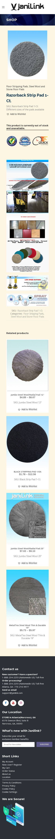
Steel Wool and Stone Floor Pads (27, 316)
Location (6, 777)
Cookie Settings (9, 791)
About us (6, 774)
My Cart (6, 767)
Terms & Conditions (11, 782)
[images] (27, 54)
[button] (16, 114)
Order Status (8, 770)
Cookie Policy (8, 788)
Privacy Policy (8, 785)
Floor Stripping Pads (17, 86)
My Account (7, 761)
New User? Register (12, 764)
